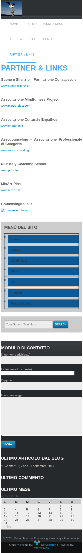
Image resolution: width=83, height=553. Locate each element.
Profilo (30, 23)
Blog (32, 39)
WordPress (41, 548)
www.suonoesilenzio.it (15, 85)
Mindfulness (53, 23)
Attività (16, 39)
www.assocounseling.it (16, 150)
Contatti (50, 39)
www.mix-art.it (10, 190)
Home (14, 23)
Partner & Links (22, 54)
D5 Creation (48, 544)
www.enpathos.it (12, 125)
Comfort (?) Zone (16, 466)
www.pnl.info (9, 170)
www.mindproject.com (15, 105)
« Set (7, 526)
